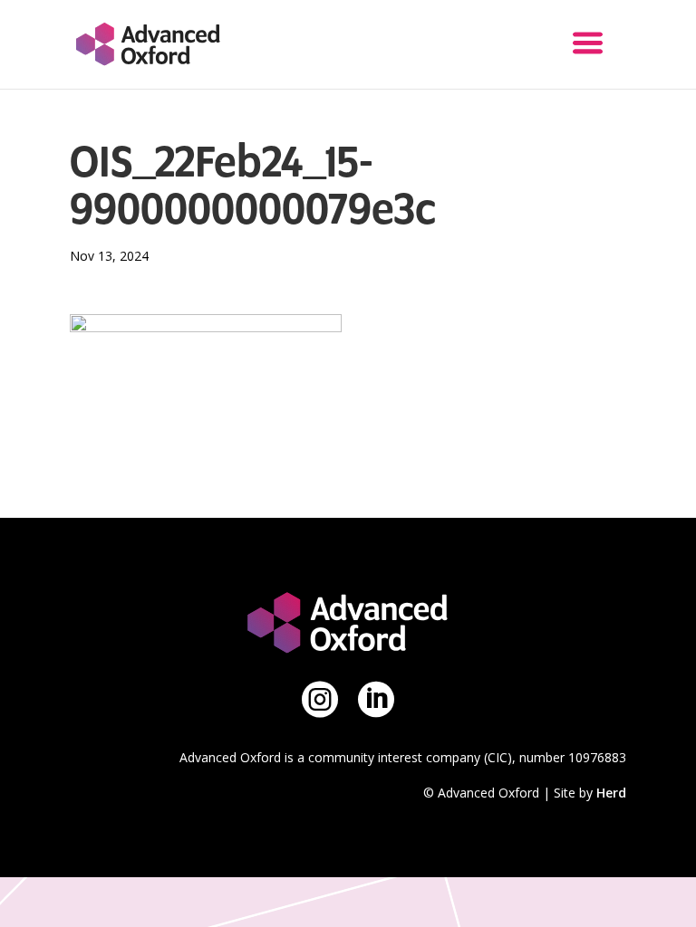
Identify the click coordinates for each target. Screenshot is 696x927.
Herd (611, 792)
